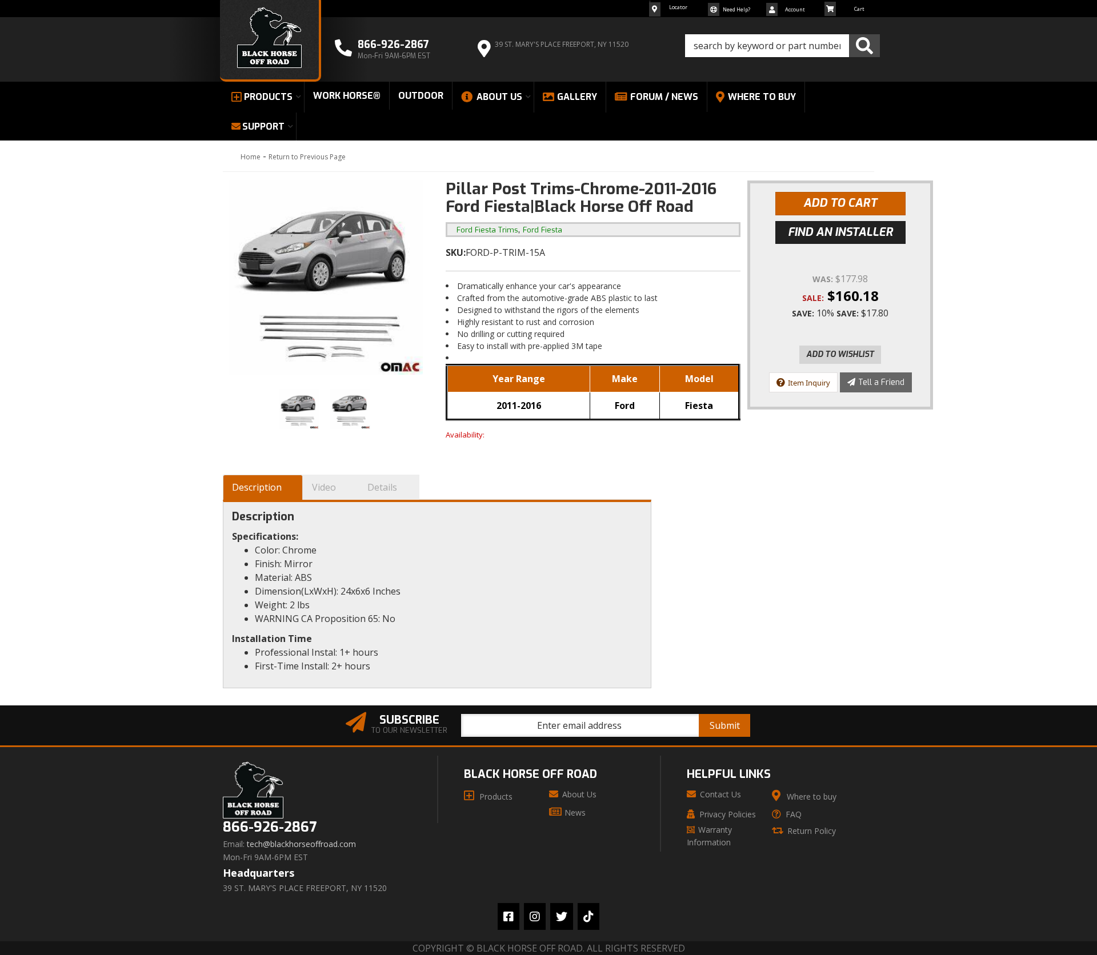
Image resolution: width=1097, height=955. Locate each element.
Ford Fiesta (542, 230)
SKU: (456, 252)
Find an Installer (840, 232)
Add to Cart (840, 203)
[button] (782, 45)
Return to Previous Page (307, 157)
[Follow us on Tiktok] (588, 916)
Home (251, 157)
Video (324, 487)
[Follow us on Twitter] (561, 916)
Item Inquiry (809, 383)
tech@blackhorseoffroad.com (301, 844)
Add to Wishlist (840, 354)
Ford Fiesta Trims (487, 230)
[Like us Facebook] (508, 916)
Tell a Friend (881, 382)
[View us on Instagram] (535, 916)
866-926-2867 (270, 827)
